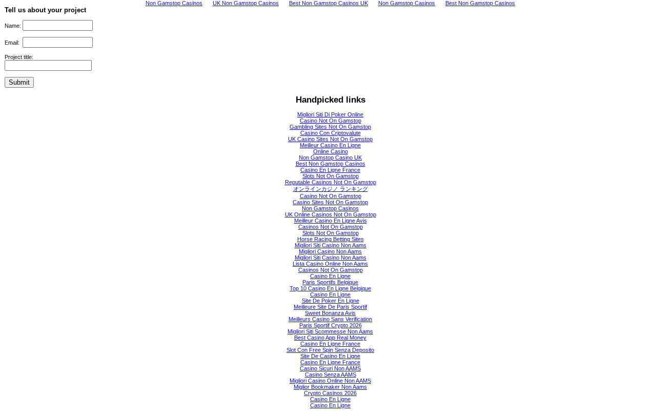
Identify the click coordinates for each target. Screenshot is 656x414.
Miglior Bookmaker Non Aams (330, 387)
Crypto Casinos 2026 (330, 393)
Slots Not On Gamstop (330, 176)
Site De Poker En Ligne (330, 301)
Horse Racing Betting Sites (330, 239)
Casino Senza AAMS (330, 374)
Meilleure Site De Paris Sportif (330, 307)
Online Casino (330, 151)
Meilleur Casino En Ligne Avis (330, 221)
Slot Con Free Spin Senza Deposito (330, 350)
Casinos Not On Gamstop (330, 227)
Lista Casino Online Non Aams (330, 264)
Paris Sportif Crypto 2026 (330, 325)
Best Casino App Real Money (330, 337)
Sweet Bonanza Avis (330, 313)
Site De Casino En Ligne (330, 356)
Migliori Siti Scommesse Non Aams (330, 331)
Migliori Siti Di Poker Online (330, 114)
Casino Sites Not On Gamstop (330, 202)
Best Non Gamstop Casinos (330, 164)
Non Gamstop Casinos (330, 208)
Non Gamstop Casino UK (330, 157)
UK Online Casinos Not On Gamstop (330, 214)
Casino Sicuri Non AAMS (330, 368)
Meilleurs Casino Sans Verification (330, 319)
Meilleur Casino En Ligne (330, 145)
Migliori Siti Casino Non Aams (330, 245)
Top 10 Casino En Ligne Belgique (330, 288)
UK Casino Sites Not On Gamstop (330, 139)
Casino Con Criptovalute (330, 133)
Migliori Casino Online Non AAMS (330, 381)
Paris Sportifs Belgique (330, 282)
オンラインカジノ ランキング (330, 189)
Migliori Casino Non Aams (330, 251)
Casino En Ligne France (330, 170)
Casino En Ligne (330, 276)
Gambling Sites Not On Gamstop (330, 127)
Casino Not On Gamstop (330, 120)
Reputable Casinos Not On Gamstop (330, 182)
